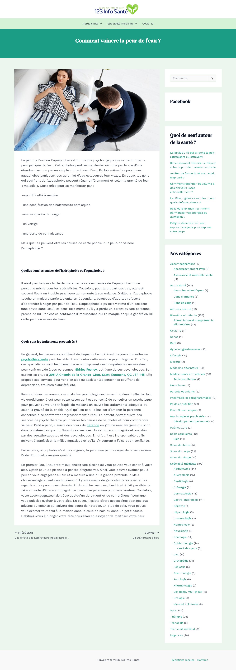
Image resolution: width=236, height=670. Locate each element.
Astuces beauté (180, 309)
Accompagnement (182, 263)
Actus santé (90, 23)
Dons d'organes (184, 296)
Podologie (180, 579)
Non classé (177, 385)
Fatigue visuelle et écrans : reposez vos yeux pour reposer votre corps (190, 227)
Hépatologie (181, 512)
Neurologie (181, 530)
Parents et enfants (182, 391)
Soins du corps (180, 451)
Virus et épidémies (186, 604)
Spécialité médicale (120, 23)
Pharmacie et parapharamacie (190, 397)
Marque (175, 361)
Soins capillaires (181, 433)
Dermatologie (182, 493)
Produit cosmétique (183, 410)
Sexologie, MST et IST (188, 591)
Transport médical (182, 629)
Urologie (179, 598)
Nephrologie (182, 524)
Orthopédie (181, 560)
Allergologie (181, 475)
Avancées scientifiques (189, 290)
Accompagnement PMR (189, 268)
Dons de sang (182, 302)
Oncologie (180, 537)
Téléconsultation (185, 379)
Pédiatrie (179, 567)
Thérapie (176, 616)
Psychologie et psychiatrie (187, 416)
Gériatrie (179, 506)
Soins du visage (180, 457)
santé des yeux (187, 548)
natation (93, 425)
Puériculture (178, 427)
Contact (202, 660)
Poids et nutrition (181, 404)
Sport (173, 610)
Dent (173, 343)
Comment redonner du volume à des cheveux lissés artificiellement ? (192, 188)
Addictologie (182, 468)
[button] (100, 23)
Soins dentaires (180, 445)
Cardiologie (181, 481)
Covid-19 (147, 23)
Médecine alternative (184, 368)
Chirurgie (180, 487)
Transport (176, 622)
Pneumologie (182, 573)
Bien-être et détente (183, 315)
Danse (174, 336)
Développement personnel (191, 421)
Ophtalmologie (183, 543)
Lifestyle (175, 355)
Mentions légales (183, 660)
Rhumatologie (183, 585)
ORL (176, 554)
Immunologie (182, 518)
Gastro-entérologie (186, 499)
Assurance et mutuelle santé (193, 275)
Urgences (176, 635)
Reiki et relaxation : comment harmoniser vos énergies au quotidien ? (189, 213)
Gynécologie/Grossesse (185, 349)
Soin (176, 438)
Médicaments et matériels (187, 374)
